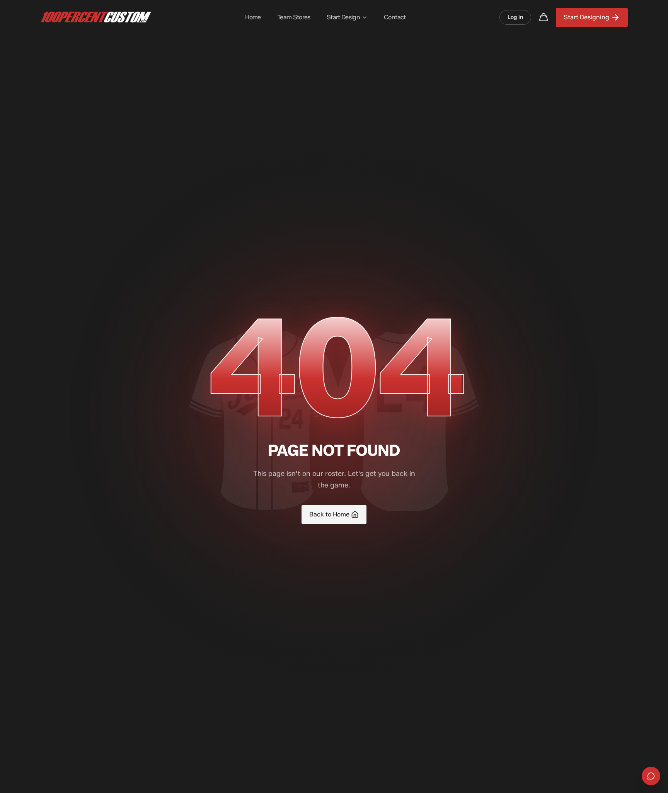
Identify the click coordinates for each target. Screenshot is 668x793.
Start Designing (586, 17)
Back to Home (329, 514)
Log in (515, 17)
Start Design (343, 17)
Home (253, 17)
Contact (395, 17)
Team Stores (293, 17)
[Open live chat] (651, 776)
